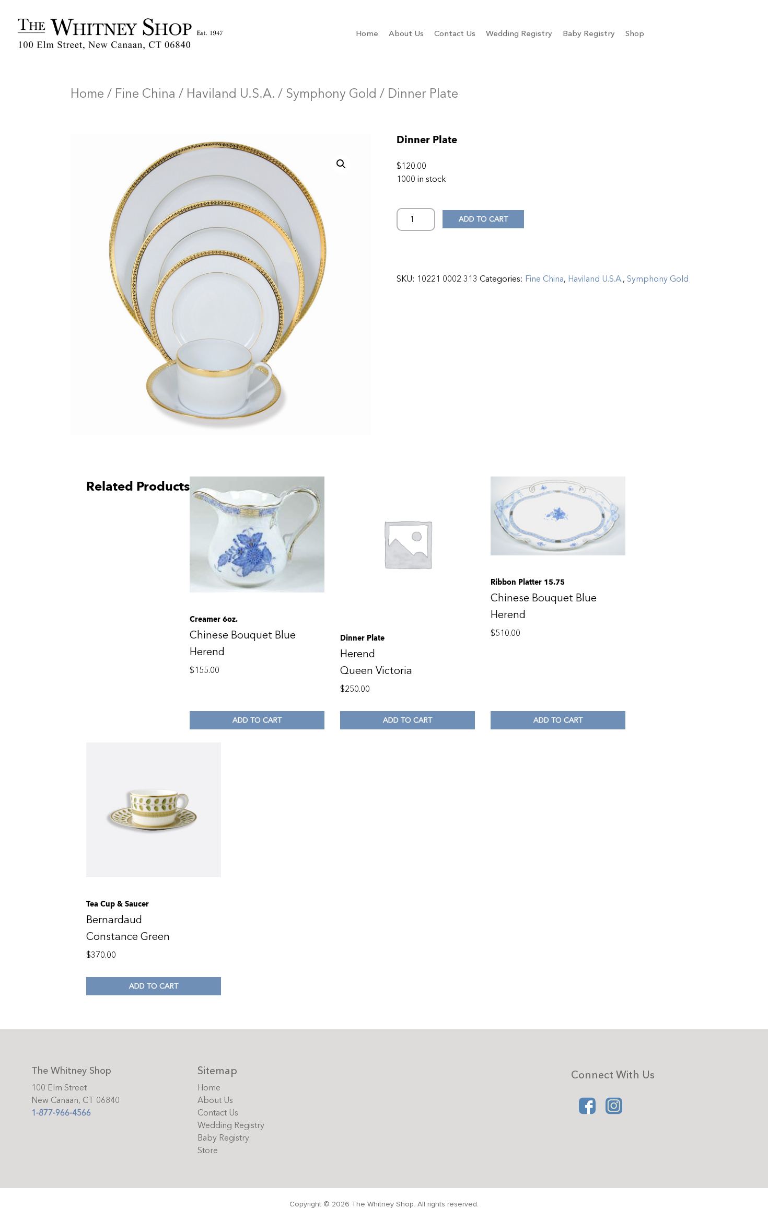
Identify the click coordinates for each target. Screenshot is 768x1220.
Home (367, 33)
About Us (406, 33)
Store (207, 1150)
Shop (634, 33)
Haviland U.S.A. (231, 93)
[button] (341, 164)
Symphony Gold (331, 93)
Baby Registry (589, 33)
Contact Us (454, 33)
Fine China (145, 93)
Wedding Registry (519, 33)
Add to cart (483, 219)
